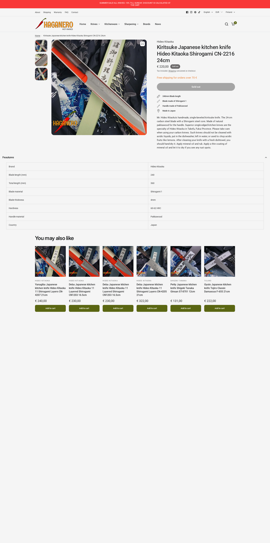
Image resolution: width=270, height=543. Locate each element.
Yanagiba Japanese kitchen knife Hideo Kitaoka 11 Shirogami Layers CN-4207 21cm (50, 289)
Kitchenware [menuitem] (111, 24)
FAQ (66, 12)
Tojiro (207, 281)
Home (37, 36)
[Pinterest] (195, 12)
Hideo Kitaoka (165, 41)
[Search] (226, 24)
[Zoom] (142, 43)
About (37, 12)
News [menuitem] (158, 24)
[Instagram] (191, 12)
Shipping (47, 12)
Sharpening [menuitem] (130, 24)
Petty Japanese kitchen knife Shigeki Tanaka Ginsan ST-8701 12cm (183, 288)
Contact (74, 12)
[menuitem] (38, 12)
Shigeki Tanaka (178, 281)
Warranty (58, 12)
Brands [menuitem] (146, 24)
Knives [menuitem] (94, 24)
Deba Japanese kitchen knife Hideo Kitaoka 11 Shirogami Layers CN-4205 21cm (152, 289)
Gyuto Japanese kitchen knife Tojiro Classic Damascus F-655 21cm (217, 288)
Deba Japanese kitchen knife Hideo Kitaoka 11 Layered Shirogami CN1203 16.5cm (82, 289)
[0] (232, 24)
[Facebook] (187, 12)
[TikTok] (199, 12)
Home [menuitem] (83, 24)
